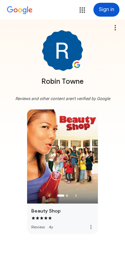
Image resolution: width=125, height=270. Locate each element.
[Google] (20, 10)
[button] (82, 10)
